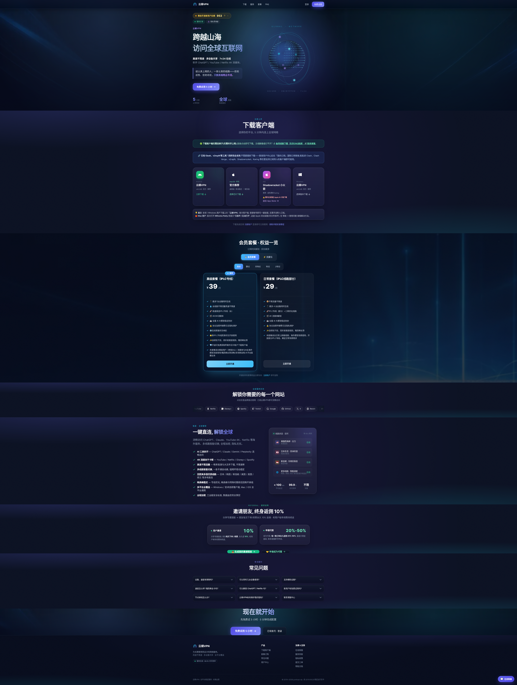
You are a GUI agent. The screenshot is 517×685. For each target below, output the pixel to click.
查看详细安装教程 (276, 224)
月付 (239, 266)
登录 (307, 4)
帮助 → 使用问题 (290, 216)
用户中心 (265, 662)
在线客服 (299, 650)
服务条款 (299, 654)
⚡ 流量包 (267, 257)
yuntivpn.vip (297, 680)
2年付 (277, 266)
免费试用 (318, 4)
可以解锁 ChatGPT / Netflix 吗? (252, 588)
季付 (248, 266)
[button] (241, 187)
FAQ (267, 4)
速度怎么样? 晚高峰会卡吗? (206, 588)
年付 (268, 266)
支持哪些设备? (290, 579)
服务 (252, 4)
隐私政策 (299, 658)
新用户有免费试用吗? (293, 588)
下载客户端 (266, 650)
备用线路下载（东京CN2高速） (290, 143)
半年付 (258, 266)
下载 (245, 4)
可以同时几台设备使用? (249, 579)
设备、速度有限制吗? (204, 579)
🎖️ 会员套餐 (250, 257)
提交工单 (299, 662)
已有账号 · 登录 (274, 631)
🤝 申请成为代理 (274, 551)
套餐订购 (265, 654)
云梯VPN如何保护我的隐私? (251, 597)
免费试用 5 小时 (204, 86)
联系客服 (311, 143)
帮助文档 (299, 666)
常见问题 (265, 658)
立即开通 (230, 364)
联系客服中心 (289, 597)
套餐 (260, 4)
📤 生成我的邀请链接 (242, 551)
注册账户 (248, 224)
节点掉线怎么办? (202, 597)
